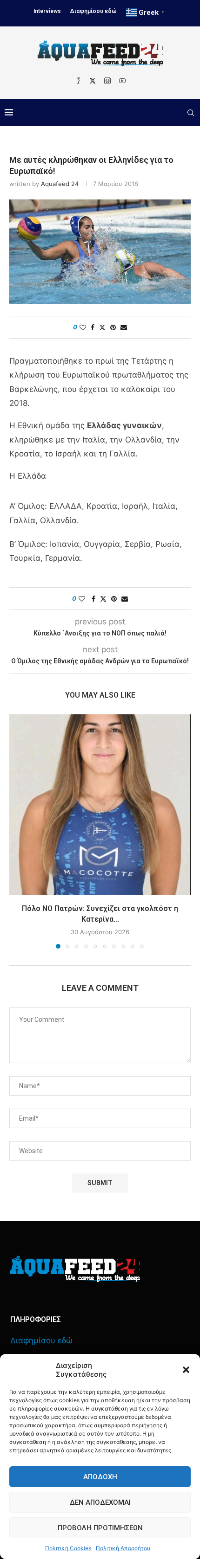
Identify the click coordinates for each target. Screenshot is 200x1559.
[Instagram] (107, 80)
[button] (186, 1369)
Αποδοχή (100, 1477)
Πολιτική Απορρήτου (123, 1548)
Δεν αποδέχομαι (100, 1502)
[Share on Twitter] (102, 327)
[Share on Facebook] (92, 327)
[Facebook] (77, 80)
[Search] (190, 112)
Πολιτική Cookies (68, 1548)
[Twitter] (92, 80)
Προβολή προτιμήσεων (100, 1528)
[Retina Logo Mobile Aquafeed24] (75, 1269)
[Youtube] (122, 80)
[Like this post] (83, 327)
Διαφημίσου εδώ (93, 11)
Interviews (47, 11)
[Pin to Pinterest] (113, 327)
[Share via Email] (123, 327)
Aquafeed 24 (60, 183)
